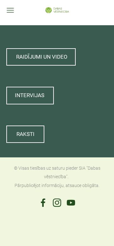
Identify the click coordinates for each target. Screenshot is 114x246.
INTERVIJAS (30, 95)
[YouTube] (71, 202)
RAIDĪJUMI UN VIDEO (41, 57)
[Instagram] (57, 202)
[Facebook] (43, 202)
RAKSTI (25, 134)
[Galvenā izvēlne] (10, 10)
